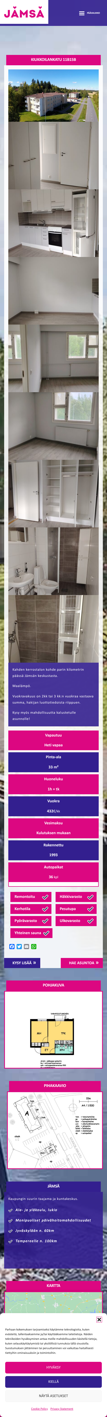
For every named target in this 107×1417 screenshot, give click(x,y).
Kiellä (53, 1382)
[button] (99, 1319)
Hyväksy (53, 1368)
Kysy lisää (22, 963)
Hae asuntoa (81, 963)
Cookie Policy (39, 1409)
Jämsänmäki (24, 12)
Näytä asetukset (53, 1396)
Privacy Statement (61, 1409)
